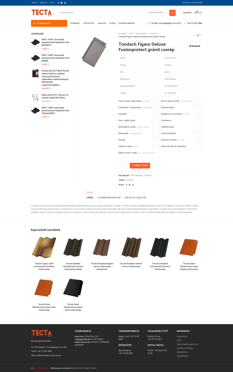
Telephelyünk (183, 356)
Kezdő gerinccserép (134, 127)
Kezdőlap (123, 33)
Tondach (153, 33)
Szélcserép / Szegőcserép (135, 107)
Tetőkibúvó (166, 120)
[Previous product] (195, 35)
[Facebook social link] (58, 3)
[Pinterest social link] (61, 3)
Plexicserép (130, 133)
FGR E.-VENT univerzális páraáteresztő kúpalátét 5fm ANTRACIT (55, 42)
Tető (131, 33)
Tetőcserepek (141, 33)
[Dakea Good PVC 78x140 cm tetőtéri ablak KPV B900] (35, 98)
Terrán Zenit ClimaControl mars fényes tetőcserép (189, 266)
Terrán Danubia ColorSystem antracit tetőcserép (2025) (73, 266)
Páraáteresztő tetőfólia (175, 114)
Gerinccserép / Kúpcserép (134, 101)
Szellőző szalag (129, 146)
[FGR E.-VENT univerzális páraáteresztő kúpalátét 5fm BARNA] (35, 60)
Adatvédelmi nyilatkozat (187, 344)
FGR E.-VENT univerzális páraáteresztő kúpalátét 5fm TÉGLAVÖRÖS (55, 110)
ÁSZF (179, 340)
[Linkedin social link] (65, 3)
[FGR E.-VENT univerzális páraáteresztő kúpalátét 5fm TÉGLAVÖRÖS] (35, 112)
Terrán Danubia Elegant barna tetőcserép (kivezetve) (102, 266)
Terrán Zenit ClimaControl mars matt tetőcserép (44, 307)
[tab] (90, 196)
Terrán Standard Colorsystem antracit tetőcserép (160, 266)
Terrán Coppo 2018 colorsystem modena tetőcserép (44, 266)
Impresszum (182, 336)
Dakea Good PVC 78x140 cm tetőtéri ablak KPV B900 (55, 96)
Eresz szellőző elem (127, 120)
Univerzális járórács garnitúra (173, 146)
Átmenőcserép (167, 107)
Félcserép (123, 114)
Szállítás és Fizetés (185, 348)
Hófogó (122, 140)
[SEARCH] (172, 13)
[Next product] (200, 35)
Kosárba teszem (140, 165)
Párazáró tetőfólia (173, 140)
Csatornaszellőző (168, 133)
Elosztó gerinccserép (177, 101)
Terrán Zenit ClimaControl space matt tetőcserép (73, 307)
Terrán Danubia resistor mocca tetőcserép (131, 265)
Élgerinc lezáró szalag (137, 153)
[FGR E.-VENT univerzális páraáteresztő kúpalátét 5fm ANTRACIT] (35, 44)
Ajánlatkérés (182, 352)
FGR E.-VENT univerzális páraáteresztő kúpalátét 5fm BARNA (55, 58)
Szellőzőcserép (167, 127)
